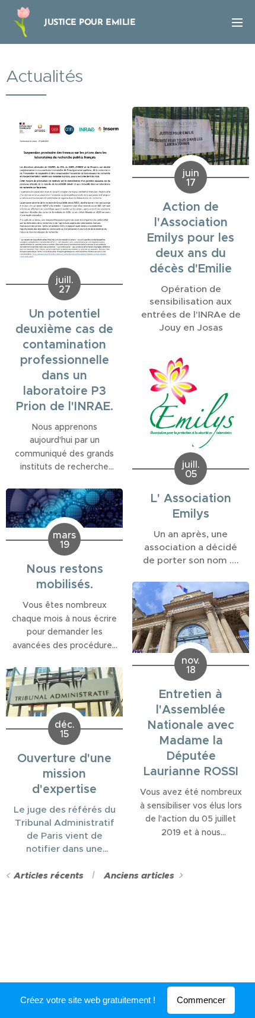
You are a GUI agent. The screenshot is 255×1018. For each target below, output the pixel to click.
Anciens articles (139, 875)
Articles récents (49, 875)
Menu (237, 22)
